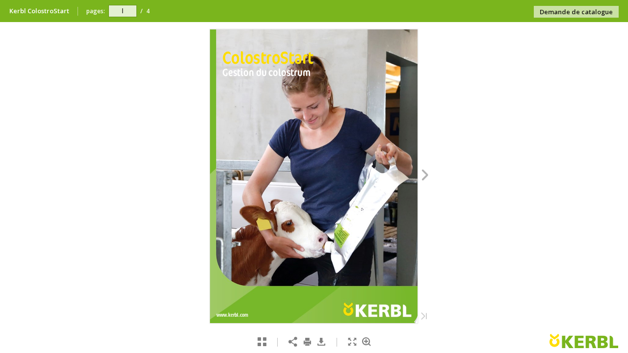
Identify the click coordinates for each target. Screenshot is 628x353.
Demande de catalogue (576, 11)
